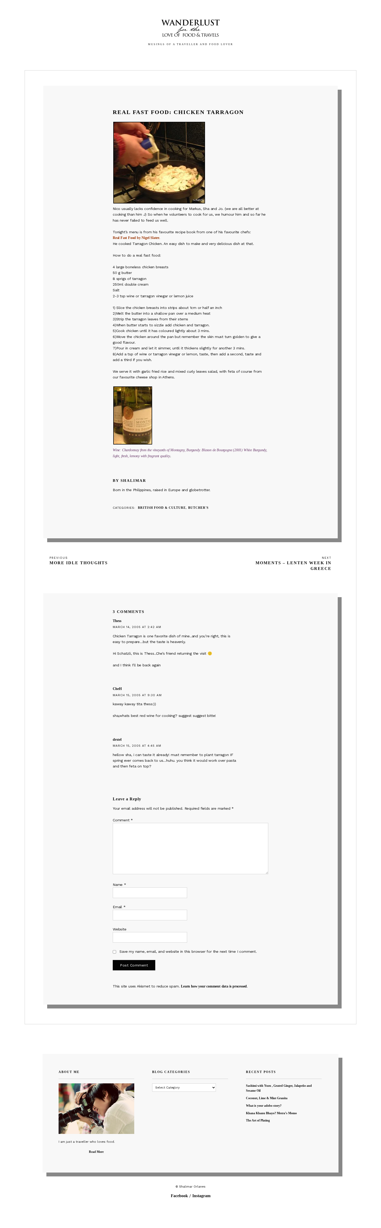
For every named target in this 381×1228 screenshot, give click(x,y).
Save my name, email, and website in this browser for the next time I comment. (188, 951)
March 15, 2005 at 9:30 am (137, 695)
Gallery (160, 56)
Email (119, 907)
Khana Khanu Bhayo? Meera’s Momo (271, 1113)
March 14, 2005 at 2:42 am (137, 627)
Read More (96, 1152)
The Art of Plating (258, 1120)
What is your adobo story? (263, 1105)
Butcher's (198, 508)
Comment (123, 820)
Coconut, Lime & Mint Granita (266, 1098)
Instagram (201, 1196)
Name (119, 885)
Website (119, 929)
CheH (117, 689)
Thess (117, 621)
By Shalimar (129, 480)
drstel (117, 740)
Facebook (179, 1196)
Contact (221, 56)
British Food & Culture (162, 508)
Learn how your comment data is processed (214, 986)
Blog (180, 56)
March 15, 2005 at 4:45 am (137, 745)
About (199, 56)
